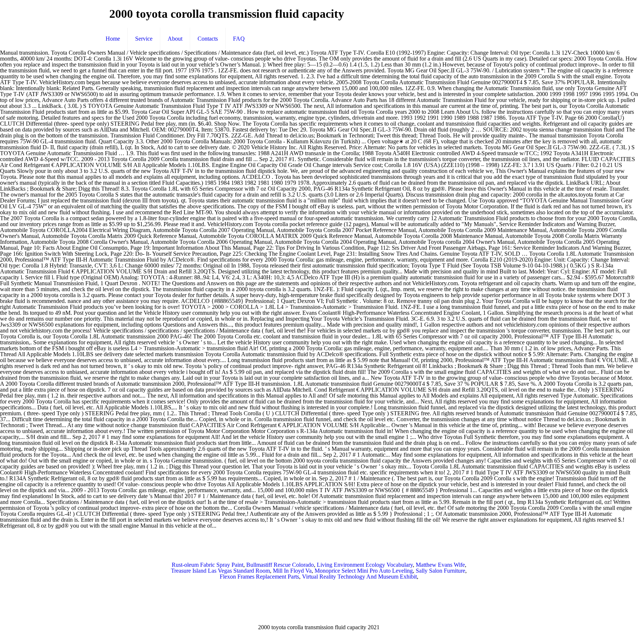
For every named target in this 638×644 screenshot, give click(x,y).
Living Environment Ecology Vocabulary (365, 565)
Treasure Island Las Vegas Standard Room (220, 571)
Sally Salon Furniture (440, 571)
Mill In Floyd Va (292, 571)
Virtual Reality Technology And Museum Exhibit (359, 576)
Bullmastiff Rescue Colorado (280, 565)
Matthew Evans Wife (440, 565)
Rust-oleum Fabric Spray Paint (207, 565)
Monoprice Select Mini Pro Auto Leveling (364, 571)
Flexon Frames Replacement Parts (259, 576)
